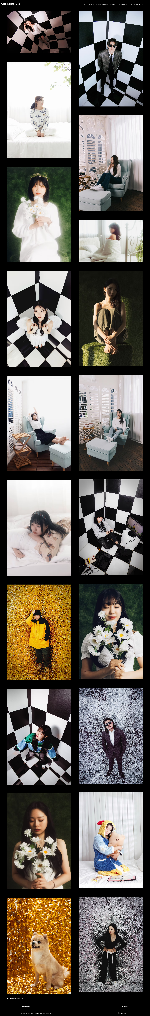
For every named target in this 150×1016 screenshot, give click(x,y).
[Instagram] (19, 4)
